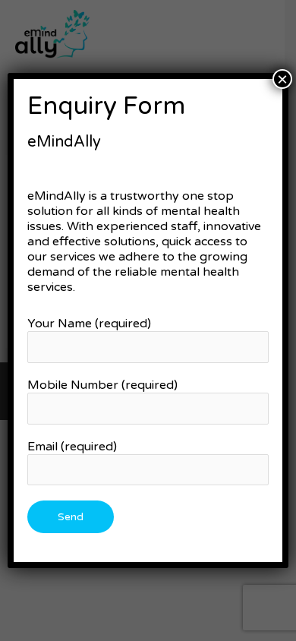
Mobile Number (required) (102, 385)
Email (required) (72, 446)
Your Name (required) (89, 323)
